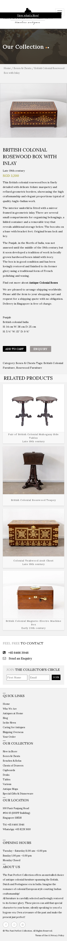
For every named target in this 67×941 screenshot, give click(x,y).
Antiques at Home (13, 713)
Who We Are (10, 708)
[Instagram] (15, 924)
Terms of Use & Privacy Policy (49, 935)
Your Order (9, 736)
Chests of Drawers (13, 765)
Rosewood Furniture (29, 367)
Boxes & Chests (22, 68)
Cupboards (9, 770)
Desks (6, 774)
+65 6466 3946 (17, 652)
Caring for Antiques (14, 727)
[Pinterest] (23, 924)
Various (7, 784)
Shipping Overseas (13, 732)
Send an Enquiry (20, 658)
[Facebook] (7, 924)
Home (7, 68)
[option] (33, 110)
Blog (5, 717)
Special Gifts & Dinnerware (18, 793)
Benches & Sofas (12, 760)
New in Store (10, 751)
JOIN (56, 677)
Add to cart (14, 349)
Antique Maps (10, 788)
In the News (9, 722)
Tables (6, 779)
